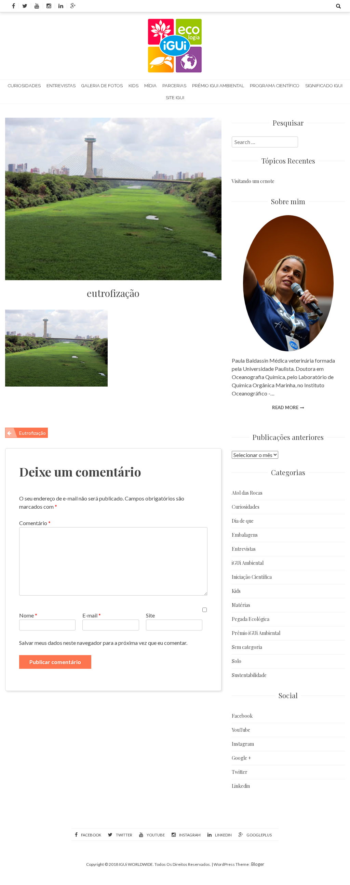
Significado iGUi (323, 85)
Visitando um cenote (253, 181)
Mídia (150, 85)
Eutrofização (32, 433)
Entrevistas (61, 85)
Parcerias (174, 85)
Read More (285, 407)
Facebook (242, 716)
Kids (133, 85)
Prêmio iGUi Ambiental (218, 85)
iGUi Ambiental (248, 563)
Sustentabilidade (249, 675)
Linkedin (241, 786)
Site (150, 615)
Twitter (239, 772)
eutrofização (113, 293)
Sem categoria (247, 647)
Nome (28, 615)
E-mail (91, 615)
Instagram (243, 744)
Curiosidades (24, 85)
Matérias (241, 605)
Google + (241, 758)
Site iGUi (175, 97)
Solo (236, 661)
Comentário (35, 523)
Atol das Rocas (247, 493)
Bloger (257, 864)
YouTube (241, 730)
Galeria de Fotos (102, 85)
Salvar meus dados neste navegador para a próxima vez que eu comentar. (103, 642)
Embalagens (245, 535)
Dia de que (243, 521)
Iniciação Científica (252, 577)
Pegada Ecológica (250, 619)
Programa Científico (274, 85)
